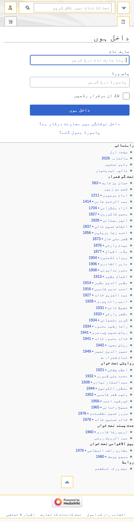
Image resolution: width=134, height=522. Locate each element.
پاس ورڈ (121, 73)
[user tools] (10, 8)
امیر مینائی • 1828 (109, 220)
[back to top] (67, 482)
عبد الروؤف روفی (111, 438)
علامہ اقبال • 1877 (110, 251)
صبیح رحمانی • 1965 (109, 407)
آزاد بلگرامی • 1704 (108, 208)
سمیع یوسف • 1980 (112, 456)
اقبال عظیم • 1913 (110, 276)
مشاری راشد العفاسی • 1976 (102, 450)
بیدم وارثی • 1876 (110, 245)
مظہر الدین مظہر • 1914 (105, 283)
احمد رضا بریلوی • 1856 (105, 232)
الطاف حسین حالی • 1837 (105, 226)
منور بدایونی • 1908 (108, 270)
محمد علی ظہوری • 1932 (106, 376)
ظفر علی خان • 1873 (110, 239)
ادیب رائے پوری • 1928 (106, 301)
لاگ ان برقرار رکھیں (97, 95)
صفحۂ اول (119, 152)
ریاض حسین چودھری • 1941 (104, 332)
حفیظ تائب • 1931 (112, 308)
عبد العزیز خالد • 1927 (105, 295)
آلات (10, 22)
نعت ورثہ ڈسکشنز (111, 468)
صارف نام (119, 51)
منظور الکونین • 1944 (107, 388)
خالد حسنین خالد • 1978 (105, 419)
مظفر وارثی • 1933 (110, 314)
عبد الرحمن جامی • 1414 (105, 201)
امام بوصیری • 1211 (109, 195)
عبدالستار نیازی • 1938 (104, 382)
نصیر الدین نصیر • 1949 (105, 351)
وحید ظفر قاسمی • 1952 (106, 394)
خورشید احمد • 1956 (109, 401)
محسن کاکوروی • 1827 (108, 214)
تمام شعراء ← (114, 357)
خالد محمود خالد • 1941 (105, 338)
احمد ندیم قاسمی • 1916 (105, 289)
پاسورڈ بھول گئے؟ (79, 132)
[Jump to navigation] (124, 8)
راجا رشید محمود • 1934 (105, 326)
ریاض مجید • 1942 (112, 345)
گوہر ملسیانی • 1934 (108, 320)
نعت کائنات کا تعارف (61, 514)
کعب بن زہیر (116, 189)
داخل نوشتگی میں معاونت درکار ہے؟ (79, 123)
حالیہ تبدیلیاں (112, 170)
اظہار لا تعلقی (21, 514)
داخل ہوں (79, 110)
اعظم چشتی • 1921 (112, 370)
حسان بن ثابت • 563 (110, 183)
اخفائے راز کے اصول (106, 514)
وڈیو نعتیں (116, 164)
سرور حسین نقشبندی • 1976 (103, 413)
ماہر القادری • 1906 (108, 264)
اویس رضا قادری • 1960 (106, 432)
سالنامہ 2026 (115, 158)
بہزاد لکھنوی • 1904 (108, 258)
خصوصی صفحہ (123, 22)
